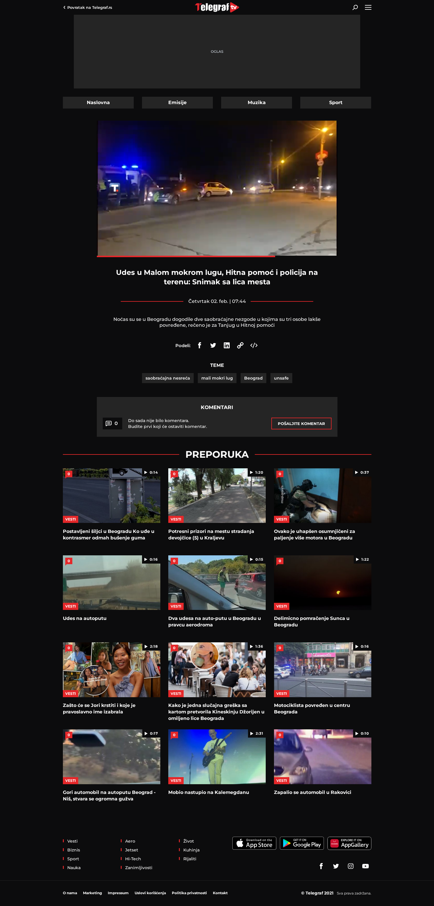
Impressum (118, 893)
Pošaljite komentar (301, 423)
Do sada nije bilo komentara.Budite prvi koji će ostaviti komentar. (167, 423)
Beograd (253, 378)
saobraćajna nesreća (168, 378)
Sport (335, 102)
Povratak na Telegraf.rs (89, 7)
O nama (70, 893)
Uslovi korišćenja (150, 893)
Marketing (92, 893)
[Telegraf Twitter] (336, 866)
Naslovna (98, 102)
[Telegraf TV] (365, 866)
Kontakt (220, 893)
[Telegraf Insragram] (351, 866)
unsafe (281, 378)
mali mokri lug (217, 378)
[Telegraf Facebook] (321, 866)
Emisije (177, 102)
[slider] (217, 256)
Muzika (257, 102)
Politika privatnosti (189, 893)
